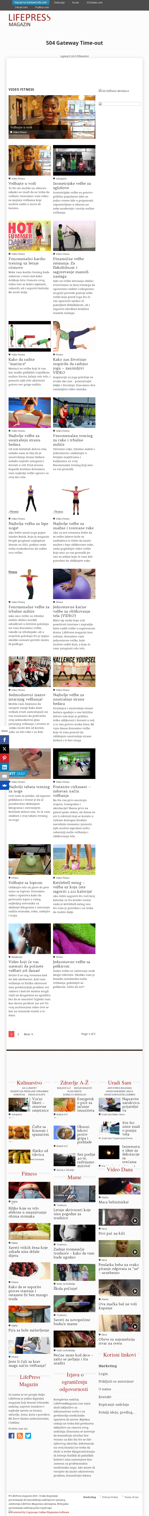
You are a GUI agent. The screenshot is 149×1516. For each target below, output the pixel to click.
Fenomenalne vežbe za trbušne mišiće (29, 609)
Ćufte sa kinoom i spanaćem (40, 1131)
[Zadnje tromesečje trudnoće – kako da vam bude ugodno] (74, 1233)
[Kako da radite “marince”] (30, 336)
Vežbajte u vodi (21, 127)
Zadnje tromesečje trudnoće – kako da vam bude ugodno (74, 1253)
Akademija (16, 957)
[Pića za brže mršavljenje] (29, 1314)
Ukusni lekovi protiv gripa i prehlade (84, 1134)
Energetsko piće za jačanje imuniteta (85, 1105)
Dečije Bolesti (83, 1088)
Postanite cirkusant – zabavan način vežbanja (72, 791)
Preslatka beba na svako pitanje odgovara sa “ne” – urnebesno (119, 1268)
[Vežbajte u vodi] (52, 116)
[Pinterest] (4, 758)
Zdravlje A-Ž (74, 1082)
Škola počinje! (65, 1288)
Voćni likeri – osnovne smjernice (40, 1105)
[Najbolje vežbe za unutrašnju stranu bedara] (30, 412)
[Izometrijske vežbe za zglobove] (74, 160)
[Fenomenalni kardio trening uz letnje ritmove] (30, 235)
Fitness (59, 354)
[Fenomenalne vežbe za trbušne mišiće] (30, 583)
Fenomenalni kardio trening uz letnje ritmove (27, 263)
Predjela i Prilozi (19, 1138)
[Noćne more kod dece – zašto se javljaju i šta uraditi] (74, 1339)
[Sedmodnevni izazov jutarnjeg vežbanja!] (30, 671)
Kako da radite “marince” (22, 361)
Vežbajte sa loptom (25, 882)
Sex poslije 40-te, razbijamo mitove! (86, 1160)
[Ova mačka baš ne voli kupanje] (119, 1287)
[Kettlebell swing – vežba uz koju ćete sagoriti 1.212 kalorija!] (74, 859)
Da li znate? (29, 1088)
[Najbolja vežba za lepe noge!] (30, 500)
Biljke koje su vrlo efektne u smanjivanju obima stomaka (28, 1212)
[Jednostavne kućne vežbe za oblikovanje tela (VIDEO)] (74, 583)
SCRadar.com (94, 2)
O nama (105, 1389)
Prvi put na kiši (112, 1233)
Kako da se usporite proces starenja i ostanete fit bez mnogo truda (28, 1293)
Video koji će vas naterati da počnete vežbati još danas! (26, 966)
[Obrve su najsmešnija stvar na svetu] (119, 1323)
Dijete (14, 1201)
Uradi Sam (119, 1082)
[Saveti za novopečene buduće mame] (74, 1303)
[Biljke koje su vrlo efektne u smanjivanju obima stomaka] (29, 1190)
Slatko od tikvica (40, 1153)
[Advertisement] (73, 1067)
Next (27, 1034)
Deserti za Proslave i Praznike (29, 1091)
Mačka (105, 1197)
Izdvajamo (61, 178)
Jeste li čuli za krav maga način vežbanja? (27, 1363)
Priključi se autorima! (116, 1381)
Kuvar (75, 2)
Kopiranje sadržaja (114, 1404)
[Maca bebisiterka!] (119, 1186)
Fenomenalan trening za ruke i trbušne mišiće (73, 440)
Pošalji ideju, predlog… (117, 1412)
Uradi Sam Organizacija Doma (117, 1138)
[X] (4, 748)
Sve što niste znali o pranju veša (131, 1128)
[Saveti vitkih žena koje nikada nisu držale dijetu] (29, 1231)
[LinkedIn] (4, 767)
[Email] (4, 776)
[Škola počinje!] (74, 1272)
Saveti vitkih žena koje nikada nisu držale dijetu (28, 1251)
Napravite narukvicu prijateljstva (131, 1105)
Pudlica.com (42, 7)
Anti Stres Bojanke (119, 1088)
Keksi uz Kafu (36, 1094)
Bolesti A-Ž (64, 1088)
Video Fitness (20, 132)
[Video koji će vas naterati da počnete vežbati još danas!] (30, 938)
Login (103, 1373)
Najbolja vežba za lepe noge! (28, 525)
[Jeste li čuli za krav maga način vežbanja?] (29, 1345)
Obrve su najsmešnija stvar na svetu (117, 1341)
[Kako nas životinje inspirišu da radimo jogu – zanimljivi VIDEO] (74, 336)
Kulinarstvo (29, 1082)
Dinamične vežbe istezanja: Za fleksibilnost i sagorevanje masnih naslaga (71, 267)
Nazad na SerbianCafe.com (31, 2)
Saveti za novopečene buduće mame (72, 1322)
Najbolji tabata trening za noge (29, 788)
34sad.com (21, 7)
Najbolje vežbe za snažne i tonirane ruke (73, 525)
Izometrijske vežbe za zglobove (72, 185)
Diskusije (59, 2)
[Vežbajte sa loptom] (30, 859)
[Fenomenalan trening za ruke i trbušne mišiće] (74, 412)
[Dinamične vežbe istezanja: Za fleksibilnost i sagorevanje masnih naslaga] (74, 235)
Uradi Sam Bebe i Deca (119, 1091)
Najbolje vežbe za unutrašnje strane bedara (68, 699)
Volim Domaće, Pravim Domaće (27, 1159)
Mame (74, 1177)
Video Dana (120, 1169)
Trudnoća (62, 1205)
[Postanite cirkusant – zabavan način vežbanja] (74, 763)
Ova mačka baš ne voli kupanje (118, 1306)
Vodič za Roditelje (66, 1284)
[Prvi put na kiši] (119, 1217)
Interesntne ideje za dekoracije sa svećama (131, 1154)
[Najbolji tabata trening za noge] (30, 763)
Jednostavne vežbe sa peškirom (71, 963)
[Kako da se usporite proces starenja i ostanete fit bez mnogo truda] (29, 1270)
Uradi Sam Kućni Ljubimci (119, 1094)
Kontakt (105, 1397)
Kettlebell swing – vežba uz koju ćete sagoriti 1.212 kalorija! (72, 887)
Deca (104, 1229)
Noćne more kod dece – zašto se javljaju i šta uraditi (73, 1359)
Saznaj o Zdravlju (74, 1094)
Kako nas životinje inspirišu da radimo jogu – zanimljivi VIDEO (70, 366)
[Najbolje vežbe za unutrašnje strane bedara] (74, 671)
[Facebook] (4, 739)
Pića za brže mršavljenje (29, 1330)
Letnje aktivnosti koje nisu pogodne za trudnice (72, 1214)
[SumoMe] (4, 785)
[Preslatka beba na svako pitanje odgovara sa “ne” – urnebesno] (119, 1248)
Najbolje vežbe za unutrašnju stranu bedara (24, 440)
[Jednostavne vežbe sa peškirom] (74, 938)
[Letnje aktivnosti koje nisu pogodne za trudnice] (74, 1193)
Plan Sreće (74, 1091)
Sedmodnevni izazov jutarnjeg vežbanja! (27, 696)
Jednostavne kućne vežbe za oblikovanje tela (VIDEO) (71, 611)
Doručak (19, 1094)
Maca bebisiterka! (113, 1202)
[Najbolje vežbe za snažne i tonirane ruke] (74, 500)
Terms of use (131, 1497)
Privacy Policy (110, 1497)
